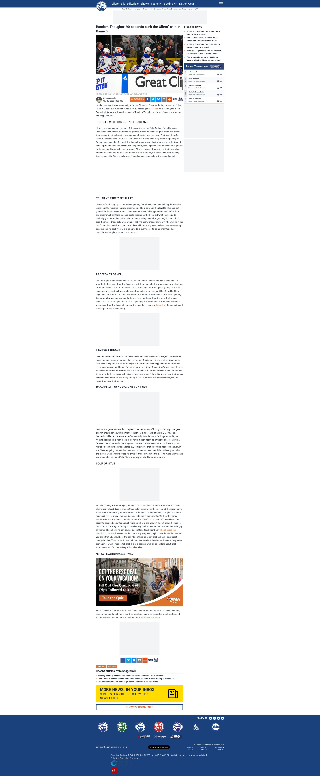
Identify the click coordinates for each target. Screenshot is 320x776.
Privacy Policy (190, 749)
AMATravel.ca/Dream (150, 617)
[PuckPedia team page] (180, 99)
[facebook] (147, 99)
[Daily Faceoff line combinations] (175, 99)
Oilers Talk (118, 4)
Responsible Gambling (219, 749)
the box (109, 211)
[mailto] (164, 99)
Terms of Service (203, 749)
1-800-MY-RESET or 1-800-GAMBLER (152, 755)
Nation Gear (186, 4)
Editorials (133, 4)
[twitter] (153, 99)
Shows (145, 4)
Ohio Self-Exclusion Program (124, 758)
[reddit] (169, 99)
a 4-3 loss (153, 108)
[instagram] (214, 718)
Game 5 (159, 305)
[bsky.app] (158, 99)
